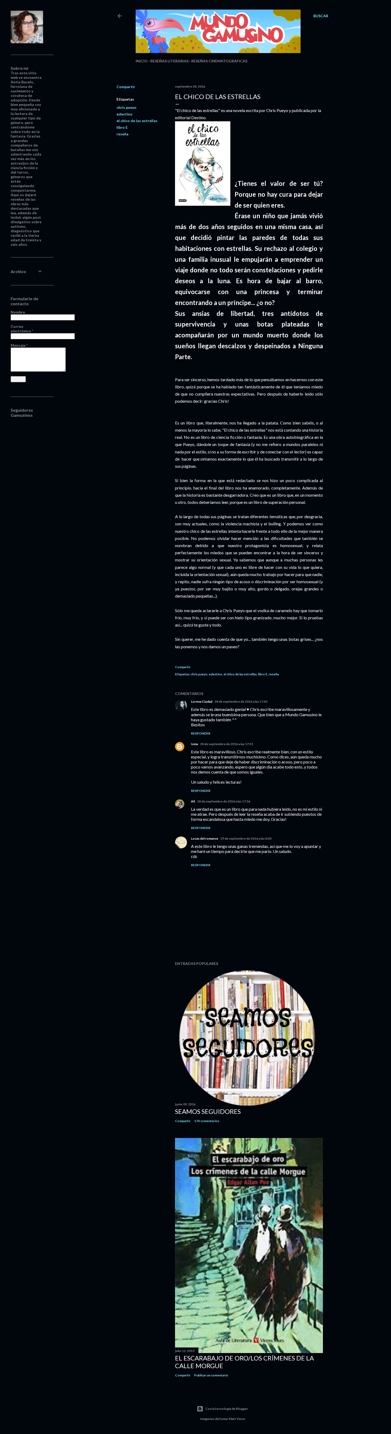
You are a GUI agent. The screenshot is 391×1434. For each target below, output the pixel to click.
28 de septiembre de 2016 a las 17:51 (226, 744)
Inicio (142, 61)
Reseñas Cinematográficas (219, 61)
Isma (194, 744)
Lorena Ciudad (201, 701)
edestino (124, 114)
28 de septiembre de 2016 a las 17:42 (241, 701)
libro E (122, 127)
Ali (193, 801)
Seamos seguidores (208, 1111)
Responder (200, 733)
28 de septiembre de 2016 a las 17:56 (223, 801)
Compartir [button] (126, 86)
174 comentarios (206, 1121)
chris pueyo (126, 107)
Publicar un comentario (211, 1375)
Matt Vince (237, 1419)
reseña (122, 134)
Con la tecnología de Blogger (226, 1409)
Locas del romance (204, 838)
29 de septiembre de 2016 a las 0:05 (246, 838)
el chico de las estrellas (137, 120)
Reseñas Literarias (169, 61)
